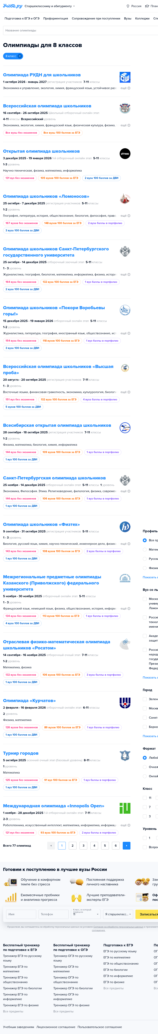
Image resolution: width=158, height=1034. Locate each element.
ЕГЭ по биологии (115, 970)
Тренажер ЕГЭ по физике (21, 1005)
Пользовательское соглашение (100, 1027)
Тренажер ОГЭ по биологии (73, 988)
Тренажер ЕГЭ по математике (15, 969)
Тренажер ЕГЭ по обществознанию (15, 980)
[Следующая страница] (126, 846)
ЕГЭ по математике (116, 957)
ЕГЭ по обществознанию (121, 964)
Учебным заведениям (18, 1027)
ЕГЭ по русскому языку (120, 951)
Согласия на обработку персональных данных (118, 926)
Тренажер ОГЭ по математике (65, 969)
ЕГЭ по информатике (118, 976)
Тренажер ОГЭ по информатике (65, 997)
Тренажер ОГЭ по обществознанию (65, 980)
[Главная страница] (12, 6)
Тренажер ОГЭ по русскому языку (72, 958)
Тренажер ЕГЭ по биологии (22, 988)
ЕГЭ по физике (113, 982)
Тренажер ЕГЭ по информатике (15, 997)
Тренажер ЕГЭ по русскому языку (22, 958)
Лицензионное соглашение (55, 1027)
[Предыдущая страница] (51, 846)
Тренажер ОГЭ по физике (71, 1005)
